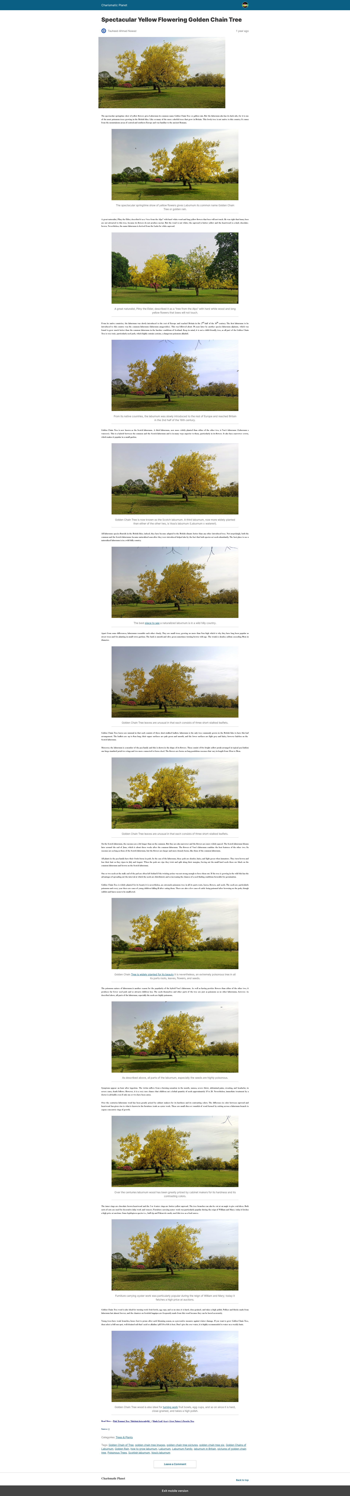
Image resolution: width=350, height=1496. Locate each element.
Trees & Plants (124, 1437)
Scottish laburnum (139, 1452)
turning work (170, 1407)
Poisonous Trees (117, 1452)
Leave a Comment (175, 1464)
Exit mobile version (175, 1491)
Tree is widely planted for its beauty (152, 974)
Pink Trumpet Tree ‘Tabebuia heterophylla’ (132, 1421)
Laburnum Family (182, 1448)
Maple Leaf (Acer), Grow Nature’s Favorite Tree (173, 1421)
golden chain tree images (150, 1444)
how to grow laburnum (144, 1448)
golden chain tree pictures (182, 1444)
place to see (152, 622)
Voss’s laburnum (160, 1452)
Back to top (242, 1480)
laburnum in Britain (205, 1448)
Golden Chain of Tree (121, 1444)
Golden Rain (122, 1448)
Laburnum (165, 1448)
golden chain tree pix (211, 1444)
